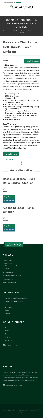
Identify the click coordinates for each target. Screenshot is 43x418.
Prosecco (8, 328)
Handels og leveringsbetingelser (16, 298)
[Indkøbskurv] (17, 2)
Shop (10, 31)
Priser (7, 310)
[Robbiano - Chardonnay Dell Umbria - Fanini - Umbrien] (21, 162)
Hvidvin (7, 337)
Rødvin (7, 331)
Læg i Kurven (32, 61)
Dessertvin (8, 340)
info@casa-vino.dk (14, 275)
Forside (5, 31)
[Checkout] (20, 2)
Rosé (6, 334)
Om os (7, 304)
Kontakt (7, 313)
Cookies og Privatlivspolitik (14, 301)
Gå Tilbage (8, 160)
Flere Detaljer (9, 201)
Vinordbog (8, 307)
